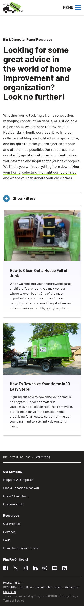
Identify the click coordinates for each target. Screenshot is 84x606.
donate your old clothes (53, 178)
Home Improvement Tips (20, 548)
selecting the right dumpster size (49, 172)
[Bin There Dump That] (26, 7)
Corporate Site (13, 504)
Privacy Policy (11, 582)
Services (9, 532)
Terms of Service (13, 600)
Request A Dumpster (18, 480)
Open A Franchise (15, 496)
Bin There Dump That (16, 457)
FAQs (6, 540)
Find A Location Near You (21, 488)
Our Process (12, 523)
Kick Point (9, 591)
